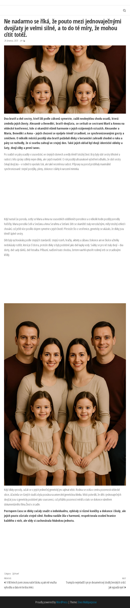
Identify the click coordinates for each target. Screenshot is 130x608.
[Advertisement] (65, 194)
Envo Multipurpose (87, 602)
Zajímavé (15, 573)
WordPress (62, 602)
